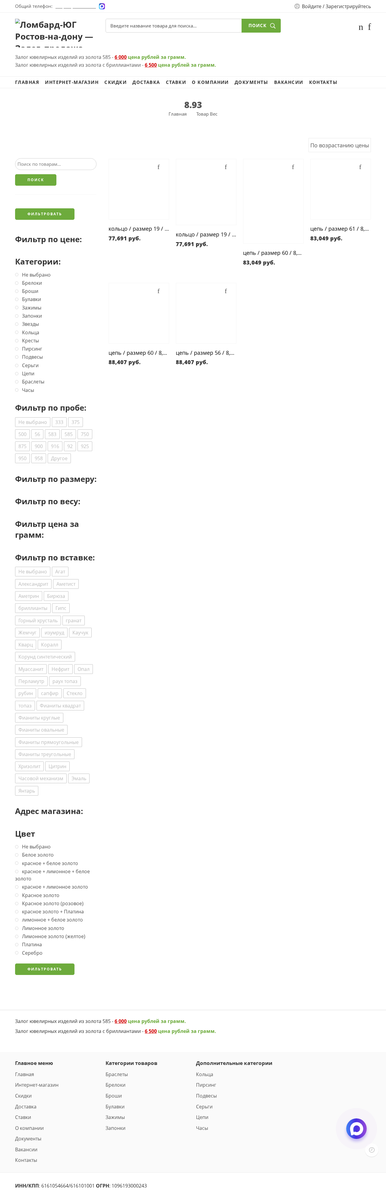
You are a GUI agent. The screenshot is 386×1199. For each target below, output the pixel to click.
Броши (114, 1095)
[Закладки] (369, 27)
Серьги (204, 1106)
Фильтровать (44, 213)
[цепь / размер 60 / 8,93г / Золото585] (273, 201)
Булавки (115, 1106)
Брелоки (115, 1085)
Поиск (257, 25)
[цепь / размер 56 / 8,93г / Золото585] (206, 313)
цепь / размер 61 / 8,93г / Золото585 (340, 228)
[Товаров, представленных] (371, 1150)
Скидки (115, 82)
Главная (27, 82)
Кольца (204, 1074)
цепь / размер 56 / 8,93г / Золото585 (206, 352)
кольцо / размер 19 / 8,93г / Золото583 (139, 228)
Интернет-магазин (72, 82)
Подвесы (206, 1095)
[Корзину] (361, 27)
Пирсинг (206, 1085)
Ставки (176, 82)
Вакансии (288, 82)
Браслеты (117, 1074)
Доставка (146, 82)
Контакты (323, 82)
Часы (202, 1128)
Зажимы (115, 1117)
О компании (210, 82)
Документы (251, 82)
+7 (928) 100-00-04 (75, 6)
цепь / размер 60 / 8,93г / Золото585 (273, 252)
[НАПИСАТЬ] (356, 1134)
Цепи (202, 1117)
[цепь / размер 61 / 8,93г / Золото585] (340, 189)
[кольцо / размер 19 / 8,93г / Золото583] (139, 189)
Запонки (115, 1128)
